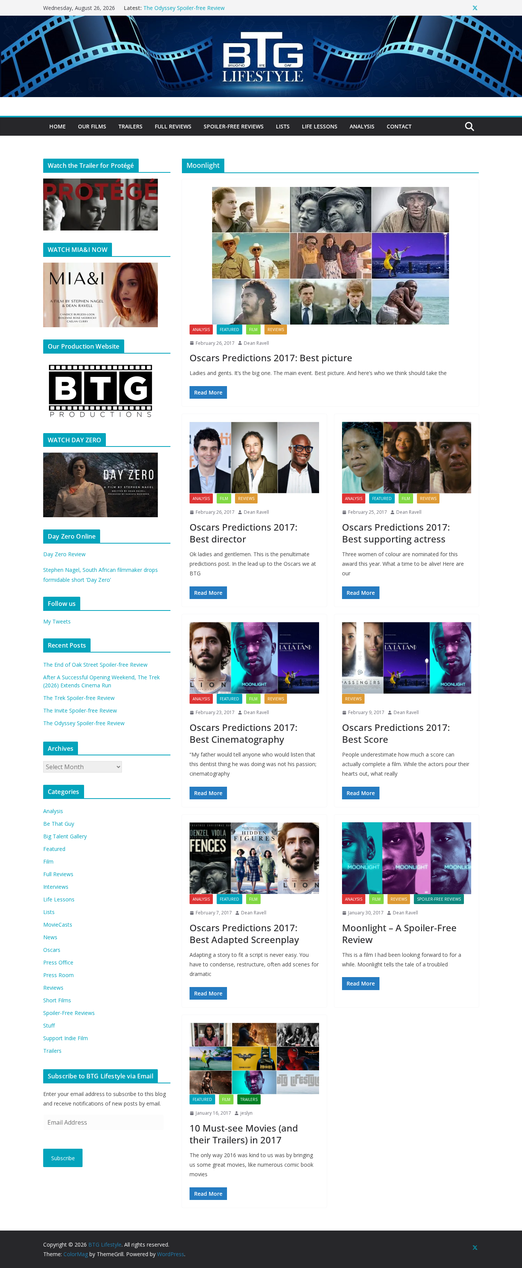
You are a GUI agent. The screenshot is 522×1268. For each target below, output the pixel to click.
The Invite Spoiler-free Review (180, 7)
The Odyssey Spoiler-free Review (84, 723)
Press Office (58, 962)
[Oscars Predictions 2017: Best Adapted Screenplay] (254, 858)
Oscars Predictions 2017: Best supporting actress (396, 533)
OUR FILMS (92, 126)
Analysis (362, 126)
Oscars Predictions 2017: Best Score (396, 733)
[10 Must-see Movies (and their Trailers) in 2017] (254, 1058)
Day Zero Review (64, 554)
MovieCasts (57, 924)
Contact (399, 126)
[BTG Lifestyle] (261, 21)
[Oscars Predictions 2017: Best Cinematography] (254, 658)
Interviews (55, 886)
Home (57, 126)
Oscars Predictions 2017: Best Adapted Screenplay (244, 933)
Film (253, 329)
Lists (283, 126)
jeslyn (246, 1113)
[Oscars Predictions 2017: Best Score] (407, 658)
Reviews (275, 329)
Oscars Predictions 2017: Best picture (271, 357)
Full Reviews (173, 126)
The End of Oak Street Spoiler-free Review (95, 664)
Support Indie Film (65, 1038)
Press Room (58, 975)
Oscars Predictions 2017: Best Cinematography (243, 733)
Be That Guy (58, 823)
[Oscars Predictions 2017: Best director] (254, 458)
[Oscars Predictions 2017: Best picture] (330, 256)
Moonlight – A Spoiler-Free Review (399, 933)
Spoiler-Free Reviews (234, 126)
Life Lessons (319, 126)
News (50, 937)
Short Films (57, 1000)
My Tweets (57, 621)
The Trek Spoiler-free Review (79, 697)
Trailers (130, 126)
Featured (229, 329)
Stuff (49, 1025)
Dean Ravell (256, 343)
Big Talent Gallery (65, 836)
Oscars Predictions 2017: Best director (243, 533)
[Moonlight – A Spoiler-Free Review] (407, 858)
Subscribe (63, 1158)
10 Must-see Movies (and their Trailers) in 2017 (244, 1134)
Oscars (51, 949)
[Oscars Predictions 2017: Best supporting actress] (407, 458)
